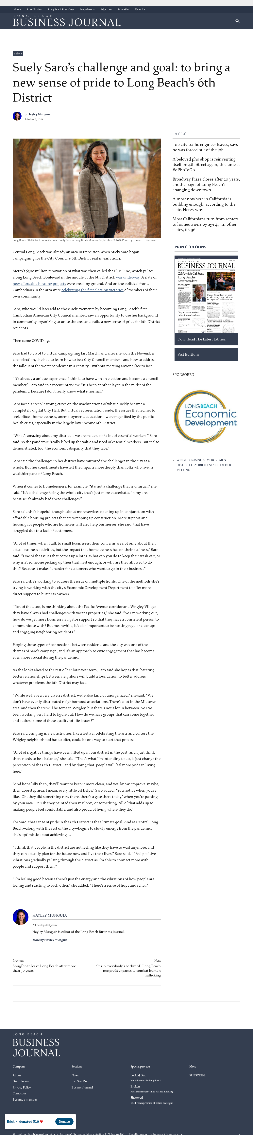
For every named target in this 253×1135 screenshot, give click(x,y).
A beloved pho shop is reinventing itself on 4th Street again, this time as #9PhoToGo (206, 164)
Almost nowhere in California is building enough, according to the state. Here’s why (204, 204)
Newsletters (87, 9)
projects (59, 283)
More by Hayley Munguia (49, 940)
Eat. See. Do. (80, 1081)
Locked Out (145, 1078)
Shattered (151, 1100)
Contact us (19, 1093)
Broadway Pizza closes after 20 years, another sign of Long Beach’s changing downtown (206, 184)
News (18, 53)
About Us (140, 9)
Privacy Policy (22, 1087)
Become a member (25, 1100)
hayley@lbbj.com (47, 925)
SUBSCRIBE (197, 1075)
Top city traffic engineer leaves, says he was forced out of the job (205, 147)
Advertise (106, 9)
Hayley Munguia (39, 114)
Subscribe (123, 9)
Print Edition (34, 9)
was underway (128, 277)
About (17, 1075)
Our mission (21, 1081)
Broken (151, 1089)
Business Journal (82, 1087)
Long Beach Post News (61, 9)
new (16, 283)
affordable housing (36, 283)
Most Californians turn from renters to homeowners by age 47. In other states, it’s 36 (206, 224)
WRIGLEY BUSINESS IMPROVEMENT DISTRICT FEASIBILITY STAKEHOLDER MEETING (204, 465)
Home (17, 9)
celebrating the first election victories (92, 290)
